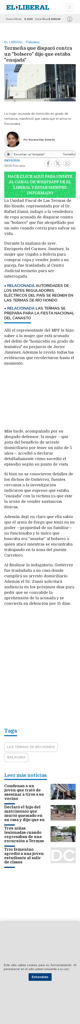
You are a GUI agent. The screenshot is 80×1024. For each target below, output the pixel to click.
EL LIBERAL (14, 42)
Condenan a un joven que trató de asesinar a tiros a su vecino (24, 792)
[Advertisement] (40, 399)
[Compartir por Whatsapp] (67, 163)
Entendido (40, 977)
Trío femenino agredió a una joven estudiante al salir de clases (24, 855)
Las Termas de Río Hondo (31, 747)
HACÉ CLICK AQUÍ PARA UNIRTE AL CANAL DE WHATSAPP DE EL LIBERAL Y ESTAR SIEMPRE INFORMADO (40, 184)
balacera (16, 757)
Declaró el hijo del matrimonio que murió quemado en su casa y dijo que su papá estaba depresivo (24, 817)
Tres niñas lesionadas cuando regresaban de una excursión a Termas (24, 834)
